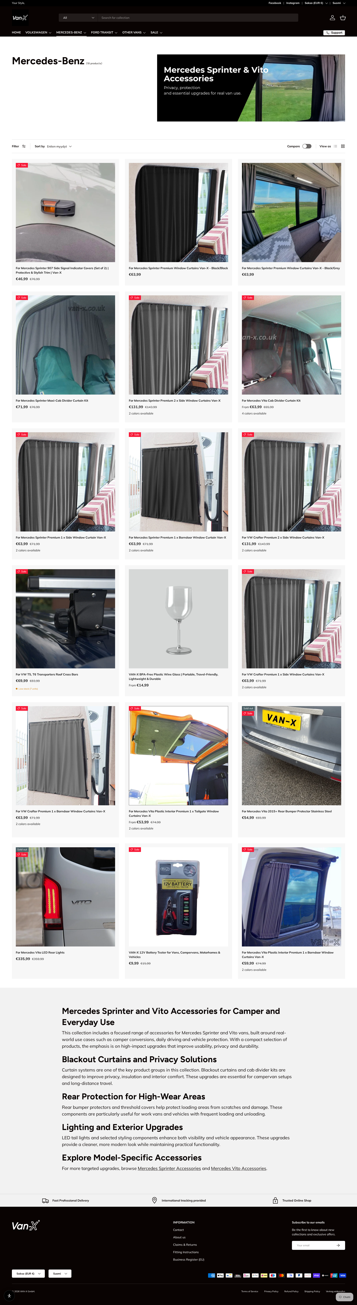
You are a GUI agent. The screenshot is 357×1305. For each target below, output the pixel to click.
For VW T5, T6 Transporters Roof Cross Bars (47, 674)
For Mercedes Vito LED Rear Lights (40, 952)
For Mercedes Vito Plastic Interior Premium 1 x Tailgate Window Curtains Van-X (174, 813)
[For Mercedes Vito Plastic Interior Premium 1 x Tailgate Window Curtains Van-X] (178, 755)
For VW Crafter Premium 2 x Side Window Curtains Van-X (283, 537)
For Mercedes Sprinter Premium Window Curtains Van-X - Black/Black (178, 268)
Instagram (293, 3)
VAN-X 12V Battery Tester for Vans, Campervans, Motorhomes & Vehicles (174, 955)
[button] (343, 18)
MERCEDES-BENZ (69, 32)
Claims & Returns (185, 1244)
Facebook (275, 3)
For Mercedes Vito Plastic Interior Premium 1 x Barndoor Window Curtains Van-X (288, 955)
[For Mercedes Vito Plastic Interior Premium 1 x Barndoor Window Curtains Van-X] (291, 896)
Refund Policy (291, 1291)
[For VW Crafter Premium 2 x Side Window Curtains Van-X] (291, 481)
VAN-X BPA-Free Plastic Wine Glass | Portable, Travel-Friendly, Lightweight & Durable (173, 676)
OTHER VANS (131, 32)
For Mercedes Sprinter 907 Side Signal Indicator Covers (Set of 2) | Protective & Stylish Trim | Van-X (62, 270)
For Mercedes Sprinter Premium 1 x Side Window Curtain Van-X (61, 537)
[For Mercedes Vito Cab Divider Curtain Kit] (291, 345)
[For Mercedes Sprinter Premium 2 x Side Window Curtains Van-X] (178, 345)
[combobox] (178, 18)
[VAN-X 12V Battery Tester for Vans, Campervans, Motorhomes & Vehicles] (178, 896)
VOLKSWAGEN (36, 32)
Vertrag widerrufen (335, 1291)
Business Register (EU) (188, 1259)
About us (179, 1237)
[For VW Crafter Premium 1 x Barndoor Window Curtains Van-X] (65, 755)
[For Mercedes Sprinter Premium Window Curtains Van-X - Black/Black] (178, 212)
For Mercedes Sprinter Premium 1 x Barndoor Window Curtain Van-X (177, 537)
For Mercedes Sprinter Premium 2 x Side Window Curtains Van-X (175, 400)
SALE (154, 32)
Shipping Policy (312, 1291)
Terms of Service (249, 1291)
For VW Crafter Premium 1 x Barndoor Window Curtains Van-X (60, 811)
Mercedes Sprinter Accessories (169, 1168)
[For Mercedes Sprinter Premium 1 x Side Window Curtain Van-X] (65, 481)
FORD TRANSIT (102, 32)
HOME (16, 32)
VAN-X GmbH (27, 1291)
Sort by (40, 146)
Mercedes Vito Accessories (238, 1168)
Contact (178, 1230)
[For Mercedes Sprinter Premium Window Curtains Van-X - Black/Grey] (291, 212)
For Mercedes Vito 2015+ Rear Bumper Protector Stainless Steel (287, 811)
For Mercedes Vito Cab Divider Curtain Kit (271, 400)
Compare (293, 146)
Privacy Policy (271, 1291)
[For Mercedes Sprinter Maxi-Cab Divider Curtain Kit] (65, 345)
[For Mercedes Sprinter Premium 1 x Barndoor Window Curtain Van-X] (178, 481)
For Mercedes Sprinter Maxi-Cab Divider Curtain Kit (52, 400)
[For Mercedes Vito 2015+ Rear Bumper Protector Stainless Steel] (291, 755)
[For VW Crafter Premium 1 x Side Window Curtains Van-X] (291, 618)
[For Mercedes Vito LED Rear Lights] (65, 896)
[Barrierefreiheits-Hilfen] (9, 1295)
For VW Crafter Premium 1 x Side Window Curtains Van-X (283, 674)
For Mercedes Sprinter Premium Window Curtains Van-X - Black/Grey (291, 268)
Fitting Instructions (186, 1252)
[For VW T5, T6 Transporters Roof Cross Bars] (65, 618)
